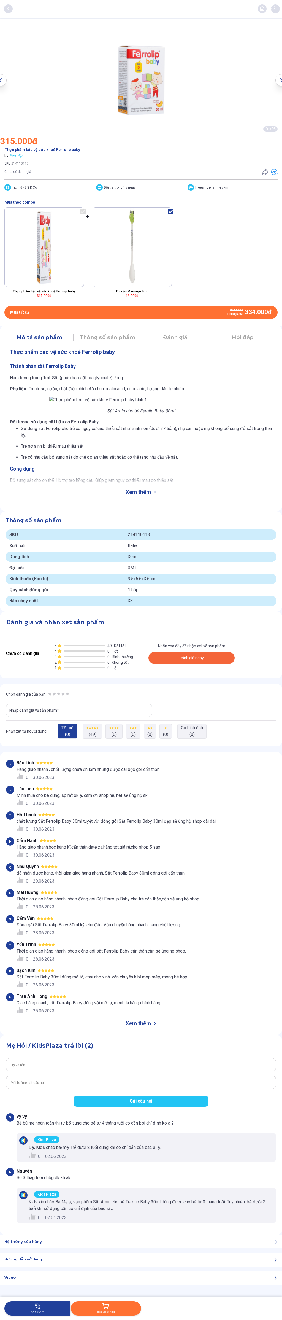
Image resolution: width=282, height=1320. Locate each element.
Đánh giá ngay (191, 658)
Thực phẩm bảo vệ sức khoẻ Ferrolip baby (44, 291)
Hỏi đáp (243, 337)
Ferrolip (15, 155)
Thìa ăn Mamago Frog (132, 291)
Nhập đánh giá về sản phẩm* (34, 710)
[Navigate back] (8, 8)
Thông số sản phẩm (107, 337)
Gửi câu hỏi (141, 1101)
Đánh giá (175, 337)
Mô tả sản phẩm (39, 337)
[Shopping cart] (272, 6)
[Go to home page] (262, 9)
